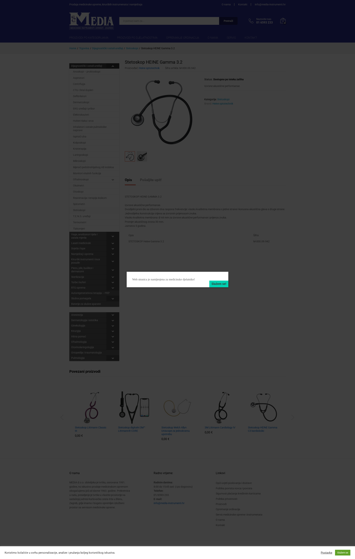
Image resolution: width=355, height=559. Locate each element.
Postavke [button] (326, 552)
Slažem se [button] (342, 552)
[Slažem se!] (218, 284)
